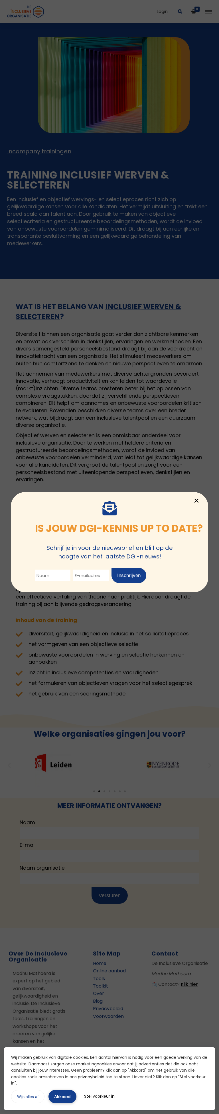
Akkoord (62, 1096)
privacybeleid (91, 1077)
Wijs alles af (27, 1096)
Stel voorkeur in (99, 1096)
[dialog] (109, 557)
